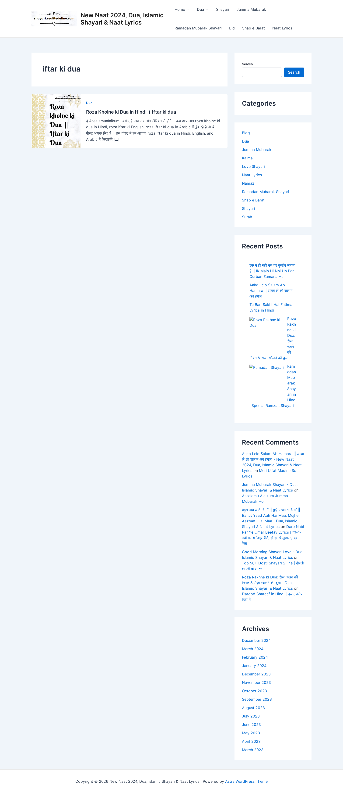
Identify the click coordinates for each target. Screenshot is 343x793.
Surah (247, 217)
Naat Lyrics (282, 28)
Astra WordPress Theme (246, 781)
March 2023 (252, 749)
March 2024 (252, 648)
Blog (246, 132)
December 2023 (256, 674)
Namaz (248, 183)
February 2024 (255, 657)
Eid (232, 28)
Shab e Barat (253, 28)
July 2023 (251, 716)
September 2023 (257, 699)
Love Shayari (253, 166)
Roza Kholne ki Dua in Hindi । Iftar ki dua (131, 112)
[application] (187, 9)
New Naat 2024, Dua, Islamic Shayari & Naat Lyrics (122, 18)
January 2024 (254, 665)
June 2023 (251, 724)
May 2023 (251, 733)
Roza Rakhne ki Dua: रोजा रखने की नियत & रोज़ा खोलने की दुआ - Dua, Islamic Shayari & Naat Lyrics (270, 583)
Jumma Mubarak (251, 9)
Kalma (247, 158)
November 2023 (256, 682)
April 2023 (251, 741)
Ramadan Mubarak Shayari (198, 28)
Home (180, 9)
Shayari (222, 9)
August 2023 (253, 707)
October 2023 (254, 691)
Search (247, 64)
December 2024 (256, 640)
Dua (200, 9)
